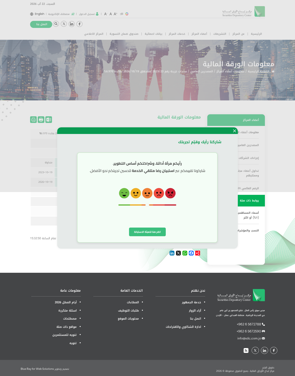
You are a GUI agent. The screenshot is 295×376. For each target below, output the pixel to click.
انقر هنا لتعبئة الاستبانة (147, 231)
